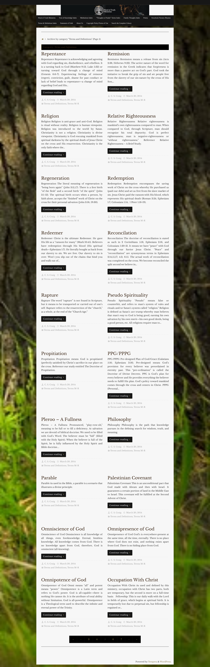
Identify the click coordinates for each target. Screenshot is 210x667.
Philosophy (119, 419)
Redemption (121, 178)
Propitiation (54, 353)
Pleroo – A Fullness (61, 419)
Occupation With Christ (133, 579)
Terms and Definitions (55, 103)
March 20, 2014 (68, 100)
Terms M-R (73, 103)
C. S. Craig (49, 100)
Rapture (49, 295)
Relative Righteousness (132, 116)
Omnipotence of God (63, 579)
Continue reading (52, 92)
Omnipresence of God (131, 528)
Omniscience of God (63, 528)
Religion (50, 116)
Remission (119, 53)
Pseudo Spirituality (128, 295)
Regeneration (55, 178)
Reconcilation (122, 232)
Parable (49, 477)
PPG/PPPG (119, 353)
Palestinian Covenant (130, 477)
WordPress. (165, 661)
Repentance (53, 53)
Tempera (152, 661)
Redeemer (52, 232)
